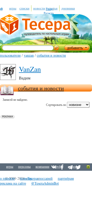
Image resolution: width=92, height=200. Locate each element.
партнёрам (66, 178)
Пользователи (10, 55)
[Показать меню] (88, 167)
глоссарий (45, 178)
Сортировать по (56, 105)
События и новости (41, 88)
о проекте (7, 178)
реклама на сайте (13, 183)
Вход (49, 9)
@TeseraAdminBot (45, 183)
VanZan (29, 55)
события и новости (51, 55)
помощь (26, 178)
